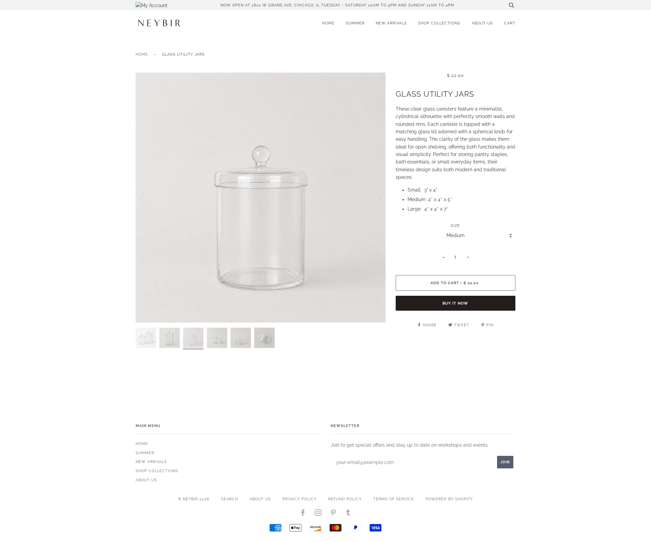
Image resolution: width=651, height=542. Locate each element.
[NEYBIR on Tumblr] (348, 513)
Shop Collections (439, 23)
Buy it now (455, 303)
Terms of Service (393, 499)
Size (455, 225)
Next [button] (373, 197)
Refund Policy (345, 499)
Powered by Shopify (449, 499)
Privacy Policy (299, 499)
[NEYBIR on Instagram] (318, 513)
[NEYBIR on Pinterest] (333, 513)
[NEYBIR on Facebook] (303, 513)
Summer (355, 23)
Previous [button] (147, 197)
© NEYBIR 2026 (194, 499)
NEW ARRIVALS (391, 23)
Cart (509, 23)
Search (229, 499)
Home (328, 23)
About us (482, 23)
